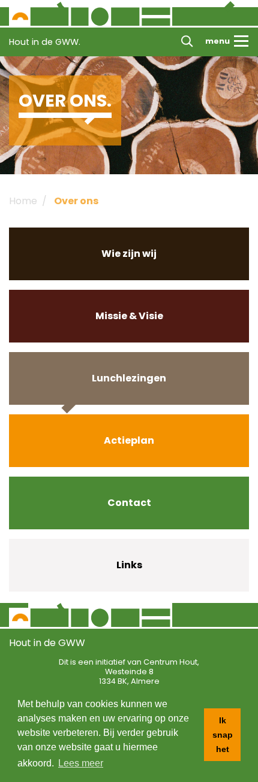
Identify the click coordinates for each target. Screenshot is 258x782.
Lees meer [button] (80, 763)
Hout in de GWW (47, 643)
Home (23, 201)
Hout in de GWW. (44, 42)
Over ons (76, 201)
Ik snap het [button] (222, 735)
